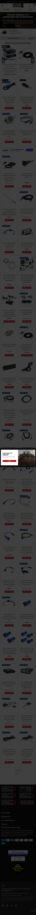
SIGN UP (9, 460)
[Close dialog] (34, 450)
